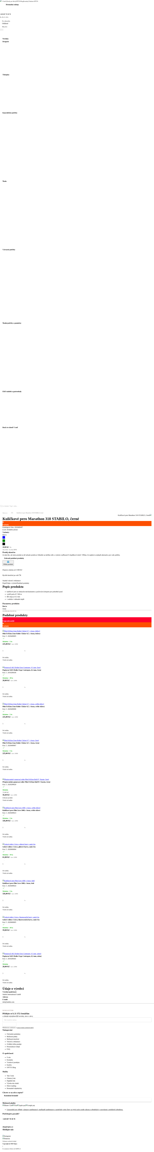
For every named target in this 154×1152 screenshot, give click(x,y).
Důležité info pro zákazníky (14, 1100)
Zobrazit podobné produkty (14, 558)
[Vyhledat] (2, 510)
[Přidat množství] (4, 654)
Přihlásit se (8, 1024)
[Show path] (12, 513)
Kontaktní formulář (11, 1096)
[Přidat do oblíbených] (4, 629)
